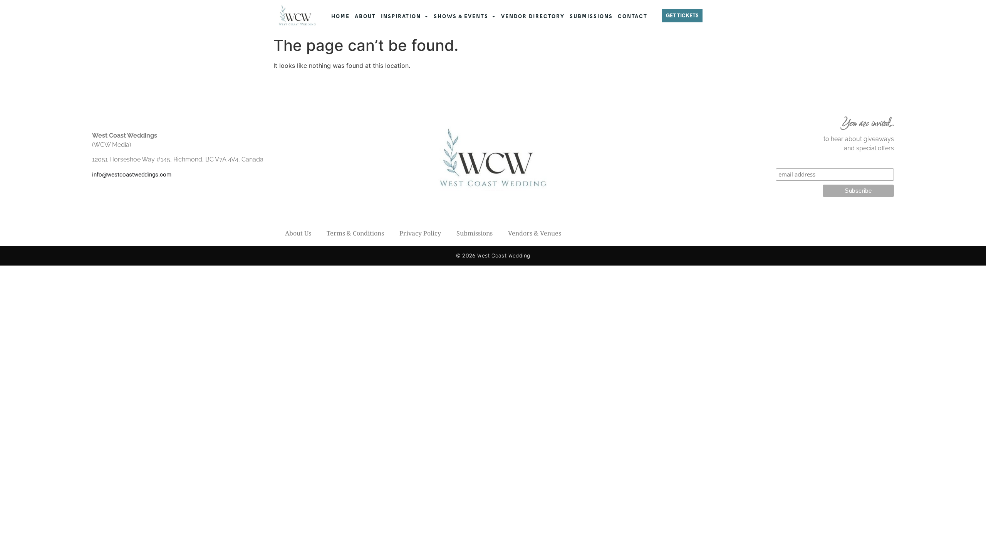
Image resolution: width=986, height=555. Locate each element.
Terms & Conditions (355, 233)
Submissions (474, 233)
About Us (298, 233)
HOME (340, 16)
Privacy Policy (420, 233)
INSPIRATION (401, 16)
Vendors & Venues (534, 233)
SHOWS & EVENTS (461, 16)
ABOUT (365, 16)
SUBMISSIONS (591, 16)
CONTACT (632, 16)
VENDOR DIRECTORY (533, 16)
